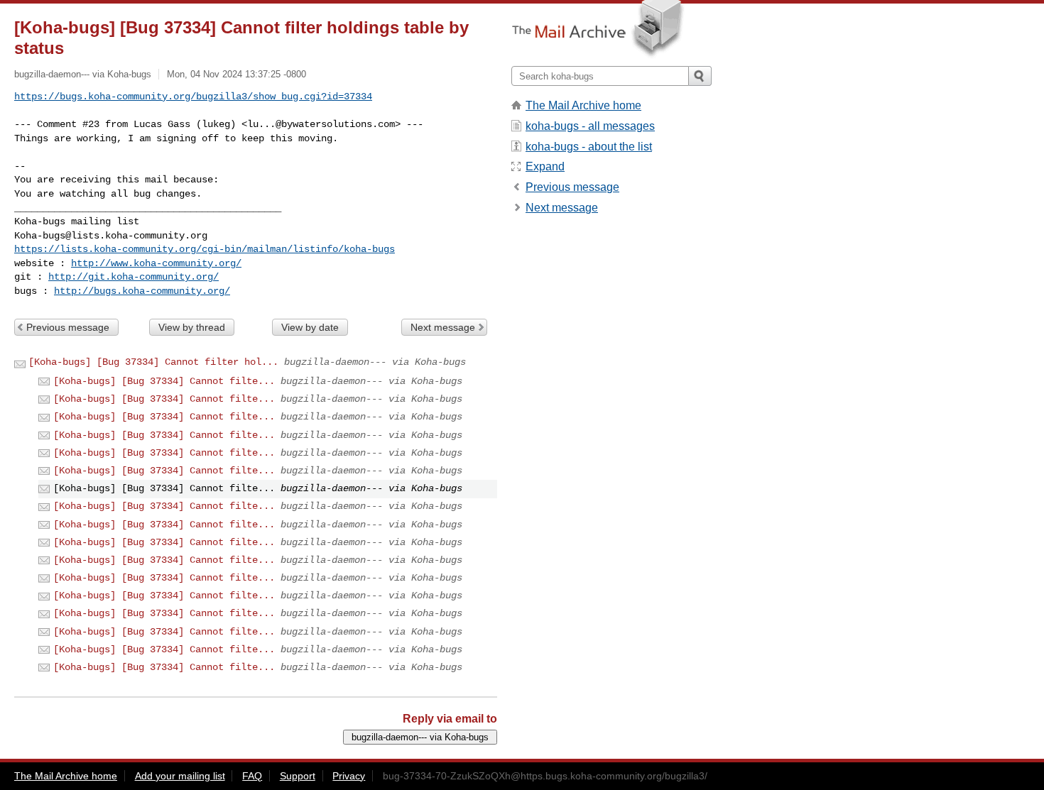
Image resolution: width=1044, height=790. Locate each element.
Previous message (67, 327)
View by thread (191, 327)
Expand (545, 166)
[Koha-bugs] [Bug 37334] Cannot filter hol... (153, 362)
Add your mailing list (180, 775)
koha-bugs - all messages (590, 126)
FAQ (252, 775)
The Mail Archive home (583, 105)
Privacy (348, 775)
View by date (310, 327)
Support (297, 775)
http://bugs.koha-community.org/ (142, 291)
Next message (442, 327)
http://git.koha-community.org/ (133, 276)
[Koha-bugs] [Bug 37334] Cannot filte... (164, 381)
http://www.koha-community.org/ (156, 263)
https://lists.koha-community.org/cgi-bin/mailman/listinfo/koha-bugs (204, 249)
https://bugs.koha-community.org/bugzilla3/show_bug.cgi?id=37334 (193, 96)
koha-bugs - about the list (589, 147)
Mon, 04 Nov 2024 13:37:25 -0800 (236, 74)
